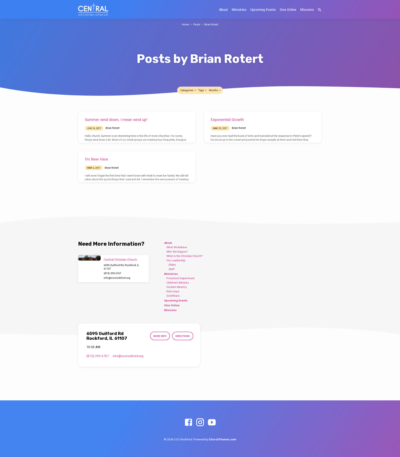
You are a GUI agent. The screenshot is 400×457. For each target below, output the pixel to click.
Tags (201, 90)
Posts (196, 24)
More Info (159, 336)
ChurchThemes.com (222, 439)
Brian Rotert (211, 24)
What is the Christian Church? (184, 256)
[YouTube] (211, 422)
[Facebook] (188, 422)
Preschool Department (180, 278)
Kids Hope (172, 291)
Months (214, 90)
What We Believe (176, 247)
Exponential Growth (227, 119)
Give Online (288, 10)
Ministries (239, 10)
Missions (307, 10)
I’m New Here (96, 159)
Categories (187, 90)
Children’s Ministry (177, 282)
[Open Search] (319, 9)
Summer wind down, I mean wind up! (116, 119)
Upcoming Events (263, 10)
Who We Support (177, 251)
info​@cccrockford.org (117, 277)
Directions (182, 336)
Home (185, 24)
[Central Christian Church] (89, 258)
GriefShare (173, 295)
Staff (172, 269)
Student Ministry (176, 287)
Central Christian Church (120, 259)
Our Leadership (175, 260)
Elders (172, 264)
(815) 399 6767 (112, 273)
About (223, 10)
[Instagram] (200, 422)
